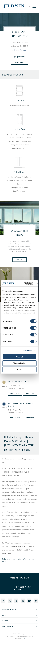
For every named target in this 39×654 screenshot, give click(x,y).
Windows (19, 100)
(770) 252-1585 (15, 393)
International (19, 639)
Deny (19, 369)
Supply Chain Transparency (25, 636)
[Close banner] (37, 283)
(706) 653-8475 (15, 418)
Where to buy (19, 577)
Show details (27, 350)
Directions (19, 62)
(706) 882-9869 (19, 57)
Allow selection (19, 363)
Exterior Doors (19, 129)
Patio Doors (19, 172)
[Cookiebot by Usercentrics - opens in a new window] (24, 283)
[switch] (33, 328)
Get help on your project (19, 588)
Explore (19, 259)
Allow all (19, 357)
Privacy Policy (9, 636)
